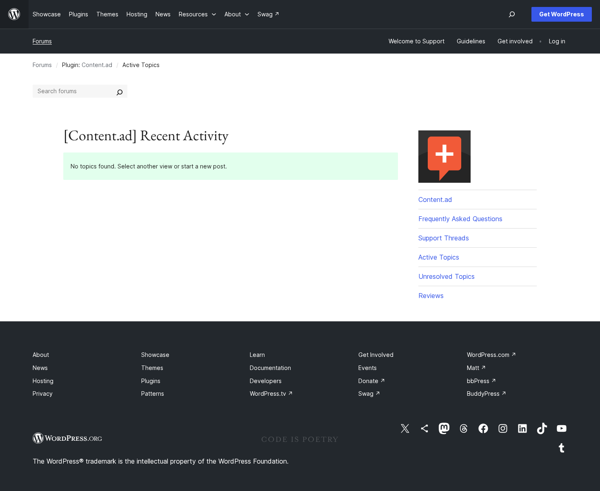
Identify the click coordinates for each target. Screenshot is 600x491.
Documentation (270, 367)
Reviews (431, 295)
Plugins (150, 380)
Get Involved (375, 354)
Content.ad (97, 64)
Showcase (155, 354)
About (41, 354)
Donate (371, 380)
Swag (369, 393)
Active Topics (438, 257)
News (40, 367)
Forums (42, 41)
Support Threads (443, 238)
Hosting (43, 380)
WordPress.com (491, 354)
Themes (152, 367)
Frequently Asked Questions (460, 219)
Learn (257, 354)
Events (367, 367)
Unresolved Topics (446, 276)
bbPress (481, 380)
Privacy (43, 393)
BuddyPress (487, 393)
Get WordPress (561, 14)
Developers (266, 380)
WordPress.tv (271, 393)
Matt (476, 367)
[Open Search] (511, 14)
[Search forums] (119, 91)
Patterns (152, 393)
